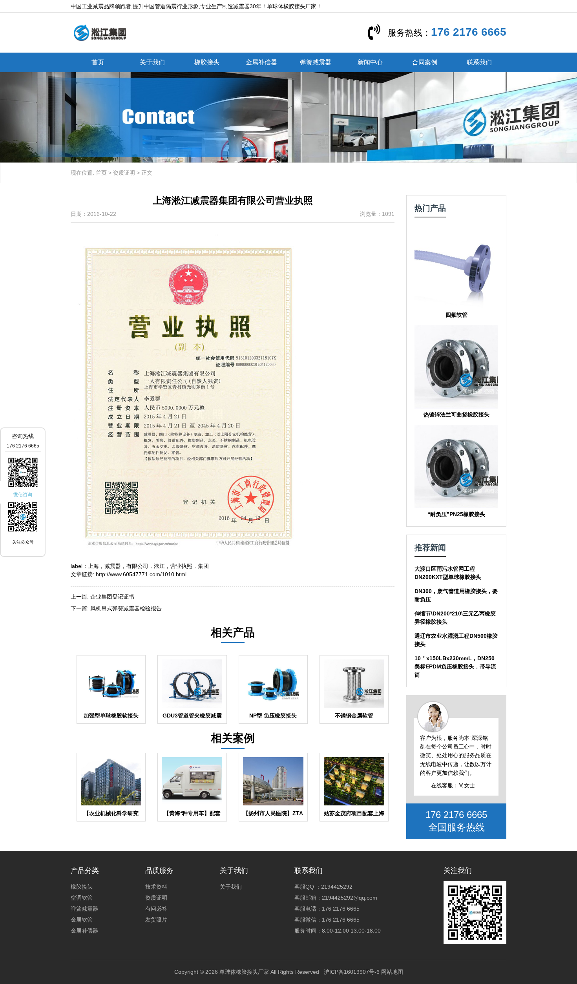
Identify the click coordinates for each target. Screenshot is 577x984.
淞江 (159, 566)
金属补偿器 (261, 62)
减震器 (112, 566)
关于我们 (152, 62)
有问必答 (156, 908)
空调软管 (82, 898)
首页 (97, 62)
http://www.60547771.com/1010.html (141, 574)
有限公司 (137, 566)
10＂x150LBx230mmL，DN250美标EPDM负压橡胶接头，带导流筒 (455, 666)
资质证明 (124, 173)
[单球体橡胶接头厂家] (100, 32)
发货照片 (156, 919)
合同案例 (424, 62)
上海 (93, 566)
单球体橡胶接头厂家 (244, 972)
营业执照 (181, 566)
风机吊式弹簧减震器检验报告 (126, 608)
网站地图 (392, 972)
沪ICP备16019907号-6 (352, 972)
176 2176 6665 (468, 32)
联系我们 (479, 62)
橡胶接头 (206, 62)
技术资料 (156, 887)
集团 (203, 566)
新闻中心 (370, 62)
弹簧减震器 (315, 62)
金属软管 (82, 919)
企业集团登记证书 (112, 596)
